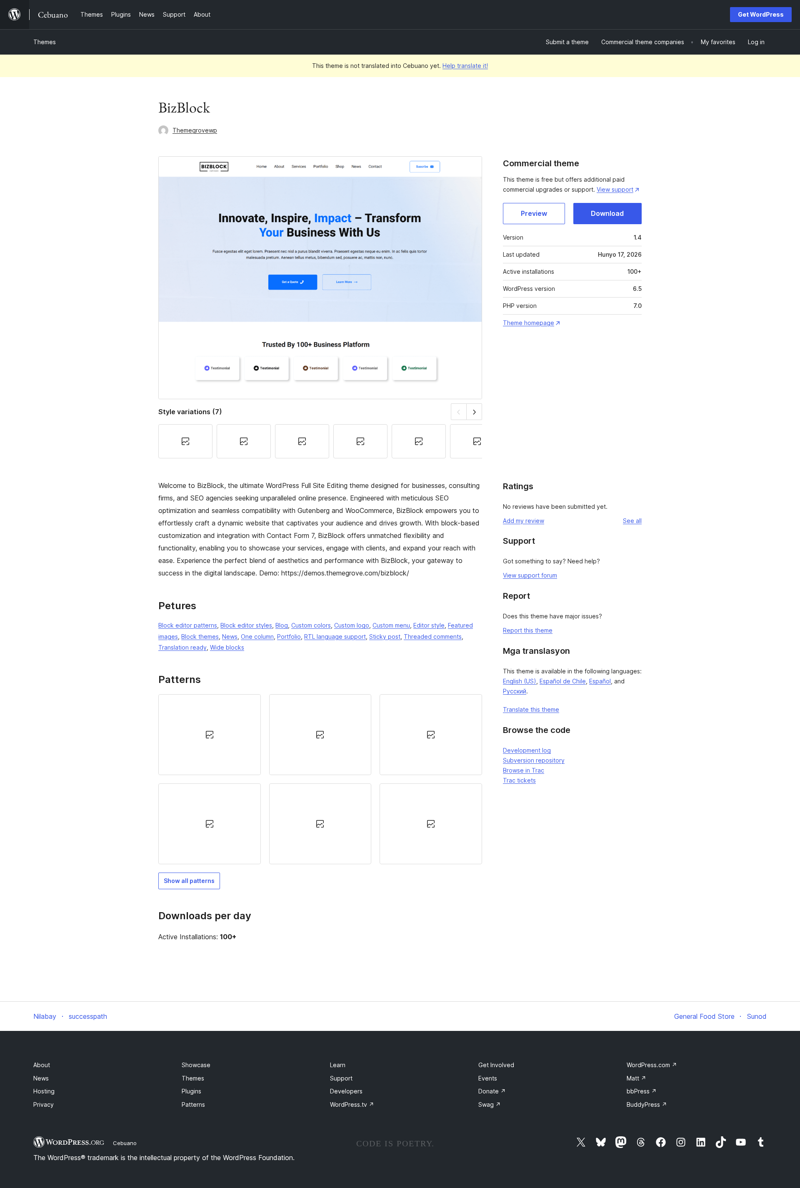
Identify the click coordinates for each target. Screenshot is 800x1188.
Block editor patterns (187, 625)
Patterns (193, 1104)
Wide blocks (227, 647)
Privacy (43, 1104)
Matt (636, 1078)
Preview (534, 213)
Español (600, 681)
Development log (527, 750)
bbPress (642, 1091)
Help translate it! (465, 65)
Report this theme (527, 630)
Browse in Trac (523, 770)
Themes (44, 41)
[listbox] (320, 779)
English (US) (519, 681)
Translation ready (182, 647)
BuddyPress (647, 1104)
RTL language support (335, 636)
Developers (346, 1091)
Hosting (44, 1091)
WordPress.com (652, 1064)
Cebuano (125, 1143)
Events (487, 1078)
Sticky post (384, 636)
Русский (514, 691)
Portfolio (289, 636)
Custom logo (351, 625)
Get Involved (496, 1064)
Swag (489, 1104)
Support (341, 1078)
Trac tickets (519, 780)
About (41, 1064)
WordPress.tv (352, 1104)
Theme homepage (528, 322)
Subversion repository (534, 760)
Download (607, 213)
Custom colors (311, 625)
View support (615, 189)
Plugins (191, 1091)
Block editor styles (246, 625)
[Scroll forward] (474, 411)
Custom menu (391, 625)
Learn (337, 1064)
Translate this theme (531, 709)
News (230, 636)
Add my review (523, 520)
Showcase (196, 1064)
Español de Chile (563, 681)
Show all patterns (189, 880)
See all (632, 520)
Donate (492, 1091)
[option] (209, 734)
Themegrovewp (194, 130)
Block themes (200, 636)
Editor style (429, 625)
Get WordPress (761, 14)
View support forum (530, 575)
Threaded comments (433, 636)
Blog (281, 625)
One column (257, 636)
